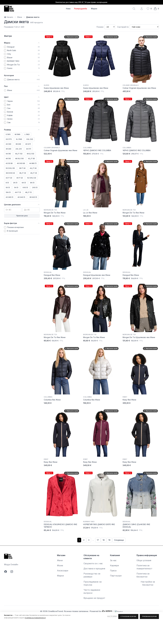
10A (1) (8, 192)
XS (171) (9, 139)
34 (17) (28, 149)
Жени (19, 17)
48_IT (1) (28, 192)
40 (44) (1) (21, 197)
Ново (68, 8)
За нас (113, 560)
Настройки (112, 616)
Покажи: (100, 27)
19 (109, 540)
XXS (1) (25, 187)
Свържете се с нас (93, 563)
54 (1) (16, 187)
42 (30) (8, 144)
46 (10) (8, 158)
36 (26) (8, 149)
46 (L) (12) (30, 154)
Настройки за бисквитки (148, 583)
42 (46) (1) (9, 197)
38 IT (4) (22, 168)
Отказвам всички (128, 616)
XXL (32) (29, 139)
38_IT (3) (22, 173)
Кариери (114, 565)
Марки (94, 8)
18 (104, 540)
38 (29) (18, 144)
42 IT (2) (9, 178)
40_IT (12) (18, 154)
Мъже (60, 565)
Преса (113, 570)
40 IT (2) (19, 178)
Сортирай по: (123, 27)
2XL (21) (19, 149)
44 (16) (8, 154)
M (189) (17, 134)
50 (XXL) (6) (10, 168)
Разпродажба (80, 8)
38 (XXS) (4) (10, 173)
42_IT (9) (31, 158)
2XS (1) (34, 187)
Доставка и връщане (94, 568)
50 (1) (8, 187)
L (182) (27, 134)
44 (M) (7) (33, 163)
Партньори (115, 575)
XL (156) (19, 139)
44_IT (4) (33, 168)
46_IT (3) (33, 173)
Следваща (119, 540)
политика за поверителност (35, 618)
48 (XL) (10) (19, 158)
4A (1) (24, 183)
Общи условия (144, 560)
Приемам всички (149, 616)
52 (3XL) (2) (31, 178)
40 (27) (28, 144)
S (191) (8, 134)
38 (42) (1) (33, 197)
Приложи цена (22, 216)
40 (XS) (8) (21, 163)
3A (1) (15, 183)
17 (98, 540)
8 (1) (7, 183)
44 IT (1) (18, 192)
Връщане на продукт (94, 598)
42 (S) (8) (9, 163)
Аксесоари (62, 570)
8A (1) (32, 183)
